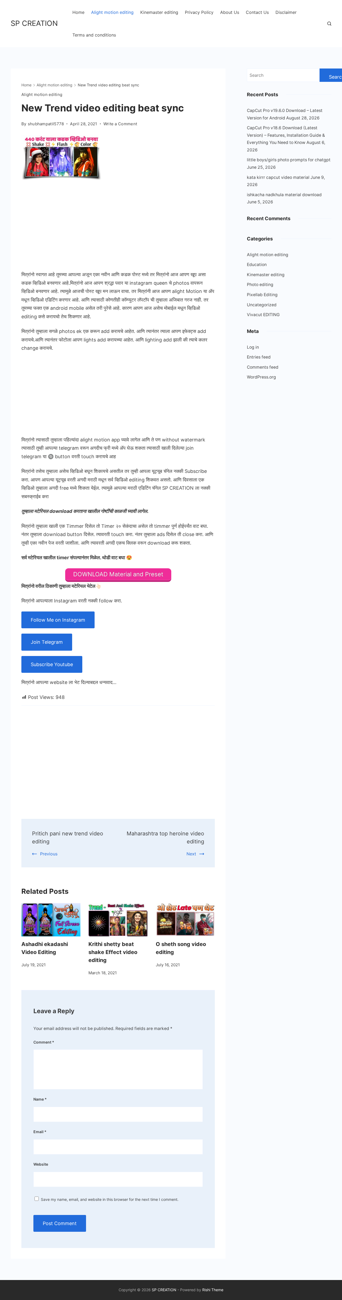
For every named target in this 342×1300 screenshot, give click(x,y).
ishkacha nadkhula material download (284, 194)
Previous (48, 853)
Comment (43, 1042)
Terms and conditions (94, 35)
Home (78, 12)
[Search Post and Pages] (329, 24)
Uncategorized (262, 304)
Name (40, 1099)
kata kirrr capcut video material (278, 177)
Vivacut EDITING (263, 314)
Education (257, 264)
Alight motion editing (112, 12)
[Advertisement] (118, 226)
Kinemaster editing (159, 12)
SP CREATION (34, 23)
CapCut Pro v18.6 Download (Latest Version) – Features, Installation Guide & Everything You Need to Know (286, 135)
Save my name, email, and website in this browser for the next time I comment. (109, 1199)
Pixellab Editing (262, 294)
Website (40, 1164)
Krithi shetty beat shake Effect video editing (112, 952)
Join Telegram (47, 642)
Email (39, 1131)
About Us (229, 12)
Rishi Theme (212, 1289)
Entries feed (259, 357)
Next (191, 853)
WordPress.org (261, 377)
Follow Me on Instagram (58, 620)
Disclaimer (286, 12)
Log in (253, 347)
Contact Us (257, 12)
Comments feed (262, 367)
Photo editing (260, 284)
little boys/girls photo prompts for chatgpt (289, 159)
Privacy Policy (199, 12)
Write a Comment (120, 124)
